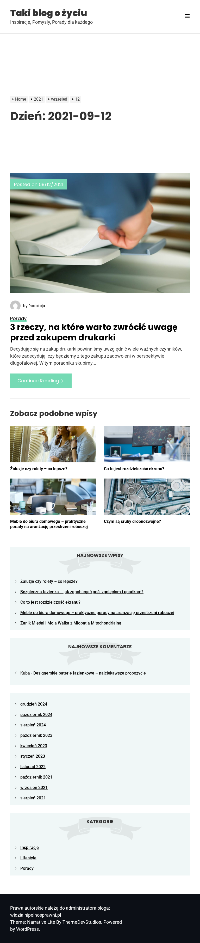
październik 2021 (36, 777)
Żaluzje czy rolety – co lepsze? (38, 468)
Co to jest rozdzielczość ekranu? (134, 468)
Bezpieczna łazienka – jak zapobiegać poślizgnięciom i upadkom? (81, 591)
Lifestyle (28, 857)
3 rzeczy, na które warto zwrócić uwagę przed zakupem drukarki (94, 332)
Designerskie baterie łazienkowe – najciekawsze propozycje (89, 673)
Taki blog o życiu (48, 13)
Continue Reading (38, 380)
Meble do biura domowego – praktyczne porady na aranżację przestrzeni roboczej (49, 524)
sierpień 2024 (33, 724)
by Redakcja (34, 305)
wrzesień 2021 (34, 787)
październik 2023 (36, 735)
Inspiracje (29, 847)
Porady (27, 868)
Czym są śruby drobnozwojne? (132, 521)
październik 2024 (36, 714)
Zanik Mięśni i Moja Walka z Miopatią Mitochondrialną (70, 623)
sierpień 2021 (33, 797)
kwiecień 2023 (33, 745)
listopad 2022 (33, 766)
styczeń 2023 (32, 756)
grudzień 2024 (33, 704)
